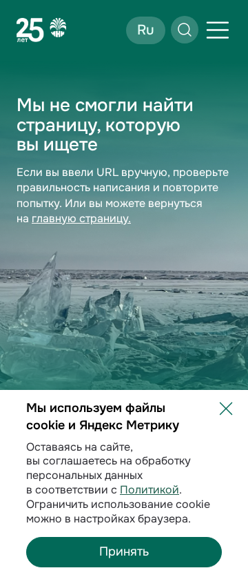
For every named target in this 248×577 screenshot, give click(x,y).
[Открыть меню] (217, 30)
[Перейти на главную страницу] (41, 29)
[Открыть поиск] (184, 29)
